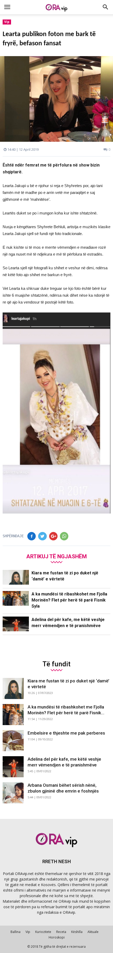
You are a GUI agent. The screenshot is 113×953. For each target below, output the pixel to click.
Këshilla (77, 932)
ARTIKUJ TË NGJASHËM (56, 556)
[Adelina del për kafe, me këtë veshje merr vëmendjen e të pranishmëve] (16, 624)
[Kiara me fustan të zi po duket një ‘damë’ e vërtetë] (16, 577)
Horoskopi (57, 937)
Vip (6, 21)
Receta (61, 932)
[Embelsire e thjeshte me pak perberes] (13, 740)
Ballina (15, 932)
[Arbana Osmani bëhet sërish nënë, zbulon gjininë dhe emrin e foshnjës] (13, 792)
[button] (105, 7)
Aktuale (93, 932)
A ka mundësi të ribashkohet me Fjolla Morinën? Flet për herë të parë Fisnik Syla (69, 600)
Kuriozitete (43, 932)
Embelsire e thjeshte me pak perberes (66, 733)
